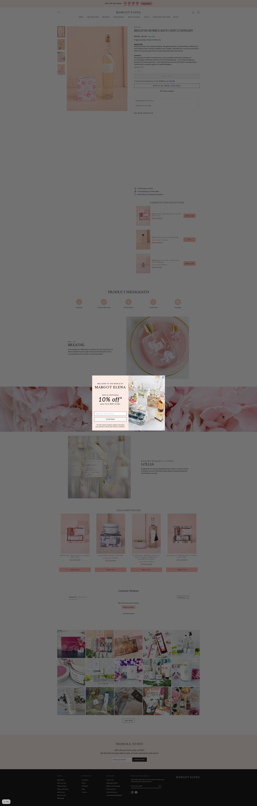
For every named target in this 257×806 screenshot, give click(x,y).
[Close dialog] (163, 377)
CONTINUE (110, 419)
